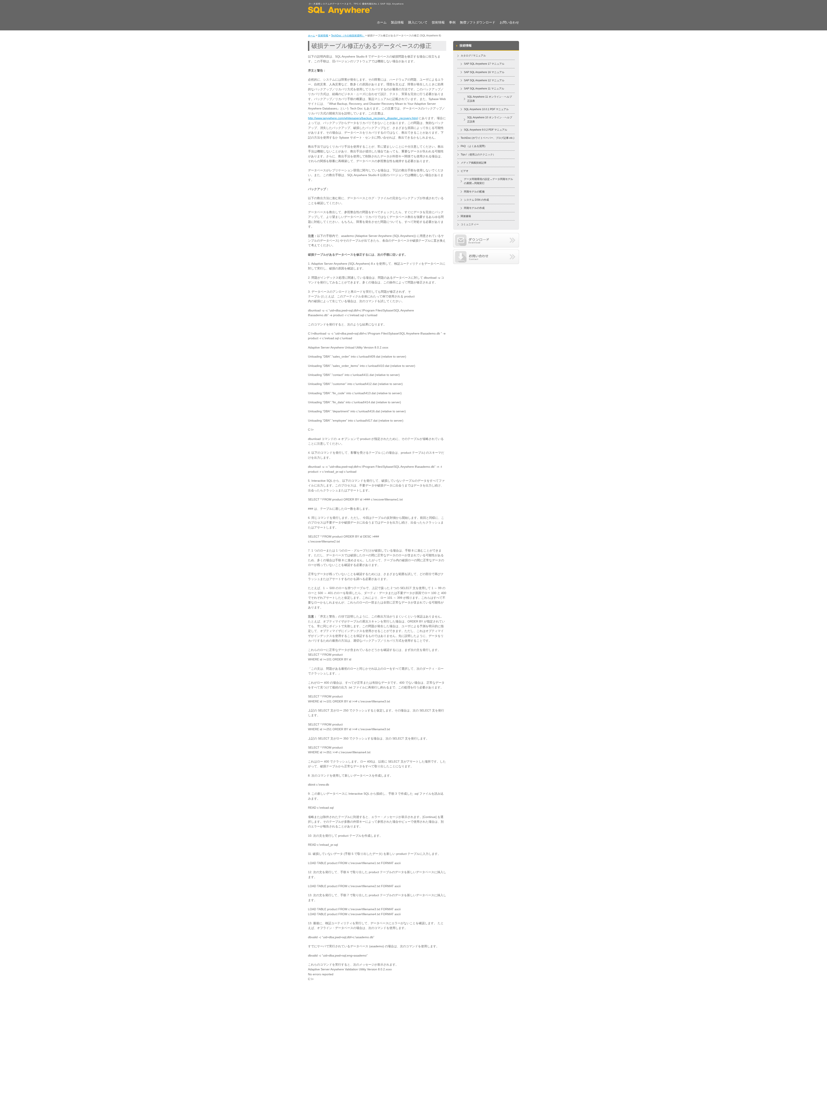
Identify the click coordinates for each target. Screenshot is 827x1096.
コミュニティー (470, 224)
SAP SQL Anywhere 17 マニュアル (484, 63)
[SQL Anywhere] (340, 13)
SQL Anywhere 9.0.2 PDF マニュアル (485, 129)
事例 (452, 22)
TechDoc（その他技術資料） (348, 35)
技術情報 (438, 22)
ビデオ (464, 170)
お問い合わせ (509, 22)
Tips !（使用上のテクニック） (478, 154)
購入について (417, 22)
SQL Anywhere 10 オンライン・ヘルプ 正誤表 (489, 119)
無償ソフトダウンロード (477, 22)
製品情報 (397, 22)
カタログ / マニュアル (473, 55)
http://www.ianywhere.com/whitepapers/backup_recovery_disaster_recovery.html (363, 118)
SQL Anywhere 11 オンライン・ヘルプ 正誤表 (489, 98)
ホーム (382, 22)
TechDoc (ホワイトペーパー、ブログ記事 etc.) (487, 137)
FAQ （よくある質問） (474, 146)
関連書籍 (466, 216)
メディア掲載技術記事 (474, 162)
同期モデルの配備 (474, 191)
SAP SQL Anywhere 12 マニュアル (484, 80)
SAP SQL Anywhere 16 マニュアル (484, 72)
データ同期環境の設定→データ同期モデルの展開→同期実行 (488, 181)
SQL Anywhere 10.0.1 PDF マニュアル (486, 109)
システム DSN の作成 (476, 199)
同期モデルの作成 (474, 208)
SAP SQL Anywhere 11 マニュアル (484, 88)
